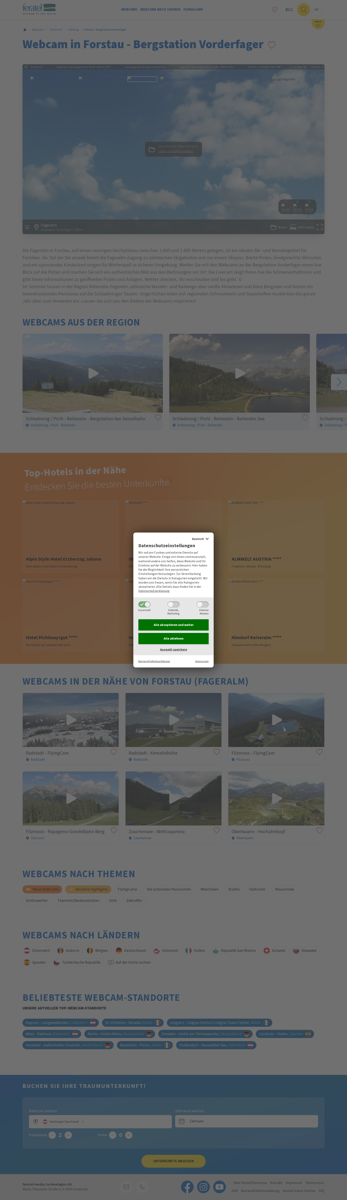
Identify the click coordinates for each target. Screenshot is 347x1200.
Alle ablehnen (174, 638)
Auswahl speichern (173, 649)
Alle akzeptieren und (174, 625)
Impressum (202, 661)
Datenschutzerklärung (153, 591)
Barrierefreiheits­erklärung (154, 661)
